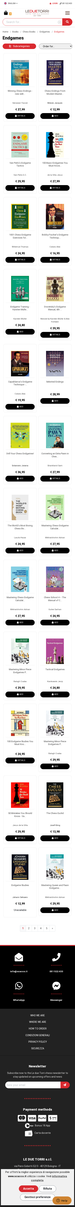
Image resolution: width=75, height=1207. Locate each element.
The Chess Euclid (55, 813)
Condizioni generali (37, 1035)
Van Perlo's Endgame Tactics (20, 164)
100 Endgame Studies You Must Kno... (20, 743)
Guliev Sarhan (54, 609)
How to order (38, 1028)
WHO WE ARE (37, 1015)
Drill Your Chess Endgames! (20, 453)
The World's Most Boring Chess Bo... (20, 527)
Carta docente (43, 1132)
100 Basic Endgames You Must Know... (55, 164)
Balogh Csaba (20, 681)
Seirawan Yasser (20, 103)
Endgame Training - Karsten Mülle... (20, 308)
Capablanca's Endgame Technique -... (20, 383)
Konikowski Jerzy (55, 681)
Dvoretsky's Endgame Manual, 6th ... (55, 308)
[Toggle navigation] (67, 13)
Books (15, 32)
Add (56, 116)
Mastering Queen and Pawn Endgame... (55, 886)
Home (5, 32)
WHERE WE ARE (37, 1021)
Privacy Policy (37, 1041)
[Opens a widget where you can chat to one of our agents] (62, 1200)
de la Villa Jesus (55, 175)
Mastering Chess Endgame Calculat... (55, 527)
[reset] (59, 22)
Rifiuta (47, 1188)
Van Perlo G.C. (20, 175)
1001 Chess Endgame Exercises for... (20, 236)
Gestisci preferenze (37, 1197)
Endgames (45, 32)
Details (21, 116)
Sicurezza (37, 1048)
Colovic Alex (55, 247)
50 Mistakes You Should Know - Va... (20, 814)
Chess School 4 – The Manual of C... (55, 599)
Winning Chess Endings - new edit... (20, 92)
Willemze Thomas (20, 247)
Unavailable (20, 910)
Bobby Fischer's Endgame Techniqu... (55, 236)
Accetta (28, 1188)
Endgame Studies (20, 885)
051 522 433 (67, 3)
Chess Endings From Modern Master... (55, 92)
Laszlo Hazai (20, 538)
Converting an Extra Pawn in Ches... (55, 455)
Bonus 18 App (42, 1125)
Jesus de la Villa (20, 825)
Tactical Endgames (55, 669)
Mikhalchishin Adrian (55, 538)
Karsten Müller (20, 319)
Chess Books (29, 32)
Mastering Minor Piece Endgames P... (20, 671)
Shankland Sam (54, 466)
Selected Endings (55, 381)
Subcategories (21, 46)
